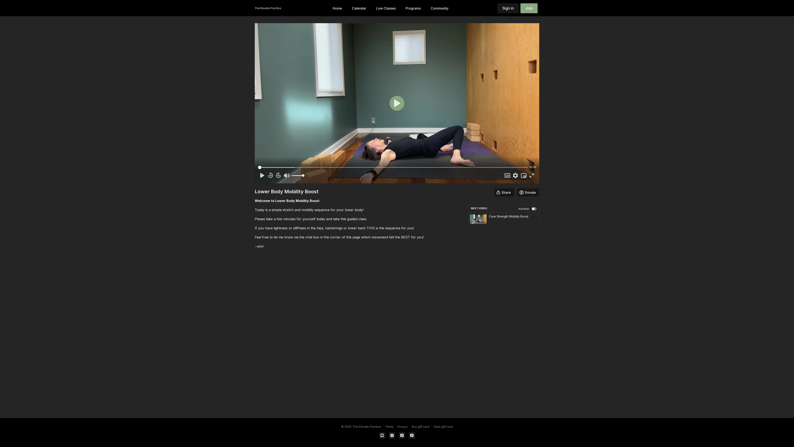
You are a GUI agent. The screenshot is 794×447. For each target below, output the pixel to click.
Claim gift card (443, 426)
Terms (389, 426)
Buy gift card (420, 426)
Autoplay (523, 208)
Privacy (403, 426)
